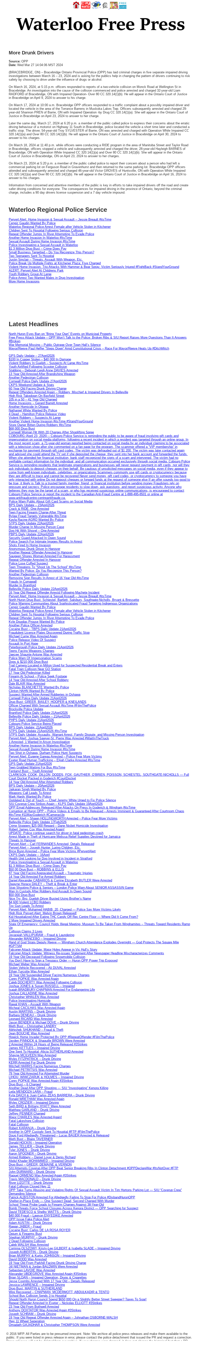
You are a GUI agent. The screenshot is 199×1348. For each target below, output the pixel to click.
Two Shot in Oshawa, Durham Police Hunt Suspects (45, 753)
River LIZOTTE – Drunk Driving (31, 1183)
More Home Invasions (24, 281)
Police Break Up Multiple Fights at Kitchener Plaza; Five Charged (55, 263)
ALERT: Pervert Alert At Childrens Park (36, 270)
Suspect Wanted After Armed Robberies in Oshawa (44, 694)
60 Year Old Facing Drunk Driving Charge (37, 388)
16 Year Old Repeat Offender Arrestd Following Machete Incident (54, 592)
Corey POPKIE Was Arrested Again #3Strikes (41, 1081)
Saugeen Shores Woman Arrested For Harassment (44, 556)
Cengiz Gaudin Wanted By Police (32, 223)
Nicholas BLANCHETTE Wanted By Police (39, 687)
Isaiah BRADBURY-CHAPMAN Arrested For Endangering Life (52, 989)
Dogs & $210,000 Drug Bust (28, 662)
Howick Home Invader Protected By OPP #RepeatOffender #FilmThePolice (61, 1037)
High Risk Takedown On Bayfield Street (36, 396)
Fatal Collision (19, 1124)
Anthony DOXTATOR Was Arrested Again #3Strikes (45, 1310)
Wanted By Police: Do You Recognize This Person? (45, 570)
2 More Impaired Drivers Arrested (32, 920)
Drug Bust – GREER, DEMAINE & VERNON (40, 1164)
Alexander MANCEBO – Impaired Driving (37, 938)
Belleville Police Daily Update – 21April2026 (39, 716)
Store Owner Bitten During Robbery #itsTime (40, 425)
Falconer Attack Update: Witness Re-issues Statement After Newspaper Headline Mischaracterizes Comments (86, 953)
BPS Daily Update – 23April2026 (31, 505)
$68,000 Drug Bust (22, 428)
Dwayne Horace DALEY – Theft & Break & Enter (43, 884)
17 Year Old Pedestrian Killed (29, 672)
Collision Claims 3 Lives (25, 931)
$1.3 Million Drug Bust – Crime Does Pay (37, 248)
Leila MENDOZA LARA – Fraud (30, 1091)
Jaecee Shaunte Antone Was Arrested (35, 654)
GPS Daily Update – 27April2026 (32, 356)
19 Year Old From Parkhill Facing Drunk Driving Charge (47, 1263)
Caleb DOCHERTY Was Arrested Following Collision (45, 982)
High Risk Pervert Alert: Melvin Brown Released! (43, 913)
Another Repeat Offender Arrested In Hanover (41, 552)
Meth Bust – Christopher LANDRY (33, 1026)
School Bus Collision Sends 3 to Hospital (37, 1295)
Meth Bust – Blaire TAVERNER (31, 1139)
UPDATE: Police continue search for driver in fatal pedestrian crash (56, 833)
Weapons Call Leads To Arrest (30, 793)
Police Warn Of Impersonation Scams (35, 658)
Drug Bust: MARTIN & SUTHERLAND (35, 1288)
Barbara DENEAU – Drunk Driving (32, 1015)
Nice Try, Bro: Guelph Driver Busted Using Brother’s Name (50, 898)
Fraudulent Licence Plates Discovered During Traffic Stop (49, 632)
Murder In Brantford (22, 585)
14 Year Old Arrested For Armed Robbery (37, 877)
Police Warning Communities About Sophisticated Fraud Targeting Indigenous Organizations (73, 603)
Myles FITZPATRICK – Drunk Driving (35, 1059)
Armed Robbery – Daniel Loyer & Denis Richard (42, 1157)
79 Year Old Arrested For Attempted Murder (39, 1073)
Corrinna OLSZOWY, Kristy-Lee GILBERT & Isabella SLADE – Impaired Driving (64, 1248)
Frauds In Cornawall (23, 581)
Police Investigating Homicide (29, 1000)
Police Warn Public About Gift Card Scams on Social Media (50, 501)
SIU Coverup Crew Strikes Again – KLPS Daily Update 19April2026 (56, 804)
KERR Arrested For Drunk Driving (32, 1062)
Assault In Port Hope (23, 643)
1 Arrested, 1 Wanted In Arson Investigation (39, 742)
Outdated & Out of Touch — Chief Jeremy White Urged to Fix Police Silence (62, 800)
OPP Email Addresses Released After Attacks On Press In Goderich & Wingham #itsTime (72, 807)
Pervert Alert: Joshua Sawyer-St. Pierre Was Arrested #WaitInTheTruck (59, 738)
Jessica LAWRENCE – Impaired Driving (37, 1285)
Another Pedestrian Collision (29, 377)
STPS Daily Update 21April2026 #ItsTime (38, 731)
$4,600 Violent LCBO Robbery (30, 902)
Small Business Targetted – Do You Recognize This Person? (51, 252)
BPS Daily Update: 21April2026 (31, 727)
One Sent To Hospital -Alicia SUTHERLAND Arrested (46, 1051)
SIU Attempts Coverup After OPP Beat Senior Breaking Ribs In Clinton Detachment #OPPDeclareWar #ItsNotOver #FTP (93, 1168)
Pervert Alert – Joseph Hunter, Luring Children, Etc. (45, 847)
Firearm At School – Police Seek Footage (38, 676)
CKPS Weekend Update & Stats (31, 385)
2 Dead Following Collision (27, 1241)
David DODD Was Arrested (28, 1259)
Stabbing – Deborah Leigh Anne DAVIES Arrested (43, 370)
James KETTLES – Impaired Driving (34, 1048)
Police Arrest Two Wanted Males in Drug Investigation (46, 278)
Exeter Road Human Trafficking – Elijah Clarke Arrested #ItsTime (54, 760)
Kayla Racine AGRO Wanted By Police (36, 519)
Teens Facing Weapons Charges (31, 651)
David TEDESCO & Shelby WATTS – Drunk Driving (45, 1212)
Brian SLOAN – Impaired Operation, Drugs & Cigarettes (48, 1277)
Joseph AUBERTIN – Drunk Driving (33, 1252)
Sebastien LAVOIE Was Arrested (32, 1270)
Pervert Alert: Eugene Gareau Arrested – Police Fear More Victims (55, 756)
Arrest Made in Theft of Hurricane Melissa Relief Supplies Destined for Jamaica (64, 836)
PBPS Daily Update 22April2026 (31, 534)
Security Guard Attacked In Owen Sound (37, 538)
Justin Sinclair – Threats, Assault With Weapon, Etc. (46, 259)
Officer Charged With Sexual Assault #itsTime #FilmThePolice (52, 705)
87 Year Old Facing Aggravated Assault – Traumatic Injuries (51, 873)
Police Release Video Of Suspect (32, 640)
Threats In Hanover (22, 840)
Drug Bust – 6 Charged (25, 1084)
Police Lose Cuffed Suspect (28, 563)
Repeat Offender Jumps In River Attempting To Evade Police (51, 234)
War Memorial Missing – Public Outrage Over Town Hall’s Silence (55, 345)
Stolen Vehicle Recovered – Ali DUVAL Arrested (42, 968)
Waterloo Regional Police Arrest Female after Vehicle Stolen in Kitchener (60, 227)
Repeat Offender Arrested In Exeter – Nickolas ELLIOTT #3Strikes (55, 1303)
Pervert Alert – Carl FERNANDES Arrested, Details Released (51, 844)
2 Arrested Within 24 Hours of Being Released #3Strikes (48, 1044)
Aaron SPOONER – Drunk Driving (32, 1153)
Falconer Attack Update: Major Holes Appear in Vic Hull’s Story (53, 949)
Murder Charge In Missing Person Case (36, 527)
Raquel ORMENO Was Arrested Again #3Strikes (42, 1175)
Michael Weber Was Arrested (29, 964)
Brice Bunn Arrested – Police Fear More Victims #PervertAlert (52, 851)
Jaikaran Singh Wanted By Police (32, 789)
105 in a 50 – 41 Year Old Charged (33, 399)
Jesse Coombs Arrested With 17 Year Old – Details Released (52, 1281)
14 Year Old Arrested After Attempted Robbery (41, 782)
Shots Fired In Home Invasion (30, 545)
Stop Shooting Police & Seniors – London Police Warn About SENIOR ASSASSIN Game (71, 887)
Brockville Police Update (26, 709)
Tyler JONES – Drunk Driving (29, 1150)
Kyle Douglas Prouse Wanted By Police (37, 621)
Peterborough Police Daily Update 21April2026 (41, 647)
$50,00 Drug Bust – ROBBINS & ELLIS (36, 869)
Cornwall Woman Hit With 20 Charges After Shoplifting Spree (51, 432)
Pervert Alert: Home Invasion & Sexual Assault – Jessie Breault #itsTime (60, 219)
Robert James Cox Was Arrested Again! (37, 829)
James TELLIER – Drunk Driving (32, 1146)
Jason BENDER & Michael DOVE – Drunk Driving (44, 1022)
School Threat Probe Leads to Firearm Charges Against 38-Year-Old (56, 1204)
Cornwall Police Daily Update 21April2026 (38, 698)
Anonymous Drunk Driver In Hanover (34, 549)
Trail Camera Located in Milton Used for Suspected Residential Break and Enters (66, 665)
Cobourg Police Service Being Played (35, 723)
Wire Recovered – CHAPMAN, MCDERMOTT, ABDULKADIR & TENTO (59, 1292)
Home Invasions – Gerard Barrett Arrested (38, 403)
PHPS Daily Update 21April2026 (31, 720)
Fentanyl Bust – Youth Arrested (31, 771)
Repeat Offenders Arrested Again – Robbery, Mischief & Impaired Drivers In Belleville (68, 392)
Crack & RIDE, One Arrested (29, 509)
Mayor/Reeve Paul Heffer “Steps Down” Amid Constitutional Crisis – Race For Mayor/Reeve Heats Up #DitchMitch (89, 348)
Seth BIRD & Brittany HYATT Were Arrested (40, 1106)
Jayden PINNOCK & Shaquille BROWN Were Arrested (47, 1040)
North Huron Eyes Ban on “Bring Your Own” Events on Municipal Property (60, 334)
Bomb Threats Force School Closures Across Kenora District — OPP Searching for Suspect (73, 1208)
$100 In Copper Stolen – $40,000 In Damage (40, 359)
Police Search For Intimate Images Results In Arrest (45, 541)
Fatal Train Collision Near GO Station (35, 669)
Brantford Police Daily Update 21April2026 (38, 713)
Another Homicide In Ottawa (28, 407)
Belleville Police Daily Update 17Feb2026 (37, 822)
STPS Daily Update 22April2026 (31, 523)
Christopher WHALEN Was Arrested (34, 997)
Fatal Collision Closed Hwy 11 (29, 1186)
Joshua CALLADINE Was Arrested (33, 993)
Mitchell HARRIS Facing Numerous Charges (40, 1066)
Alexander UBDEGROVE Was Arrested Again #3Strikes (48, 1274)
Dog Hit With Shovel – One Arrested (34, 530)
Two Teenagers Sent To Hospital (31, 256)
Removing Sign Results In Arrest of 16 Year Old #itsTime (49, 578)
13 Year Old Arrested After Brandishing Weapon (42, 374)
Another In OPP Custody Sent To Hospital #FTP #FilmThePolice (54, 1132)
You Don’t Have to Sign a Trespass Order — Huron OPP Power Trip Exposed (63, 960)
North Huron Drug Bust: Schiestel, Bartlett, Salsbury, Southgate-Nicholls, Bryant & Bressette (74, 600)
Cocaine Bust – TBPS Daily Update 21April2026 (42, 629)
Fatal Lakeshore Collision (26, 1121)
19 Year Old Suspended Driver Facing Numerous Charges (49, 975)
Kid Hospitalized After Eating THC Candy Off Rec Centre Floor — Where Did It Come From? (73, 917)
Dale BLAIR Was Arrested (27, 683)
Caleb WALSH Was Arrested (29, 1244)
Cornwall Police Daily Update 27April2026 (38, 381)
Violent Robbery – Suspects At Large (35, 417)
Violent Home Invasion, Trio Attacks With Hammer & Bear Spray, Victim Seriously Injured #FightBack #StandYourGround (94, 267)
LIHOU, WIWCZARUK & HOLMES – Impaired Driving (46, 1077)
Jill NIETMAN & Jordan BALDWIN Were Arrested (43, 1266)
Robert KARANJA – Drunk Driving (32, 1128)
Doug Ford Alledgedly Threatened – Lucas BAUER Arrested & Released (59, 1135)
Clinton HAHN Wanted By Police (31, 691)
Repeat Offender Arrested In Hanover (35, 560)
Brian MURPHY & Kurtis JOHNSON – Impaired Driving (47, 1255)
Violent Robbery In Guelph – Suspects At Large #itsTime (48, 363)
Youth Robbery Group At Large (30, 274)
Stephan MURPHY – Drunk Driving (33, 1237)
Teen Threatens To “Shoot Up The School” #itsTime (45, 567)
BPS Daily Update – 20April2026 (31, 785)
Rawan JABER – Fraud (25, 1226)
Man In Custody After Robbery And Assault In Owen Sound (50, 891)
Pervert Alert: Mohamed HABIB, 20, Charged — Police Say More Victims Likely (65, 909)
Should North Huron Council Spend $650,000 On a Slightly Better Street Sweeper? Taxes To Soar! (78, 1299)
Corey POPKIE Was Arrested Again (34, 979)
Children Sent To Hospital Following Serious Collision (46, 230)
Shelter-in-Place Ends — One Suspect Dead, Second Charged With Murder (61, 1201)
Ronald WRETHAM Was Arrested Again (36, 1099)
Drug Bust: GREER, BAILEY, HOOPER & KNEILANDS (47, 702)
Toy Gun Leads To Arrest (26, 906)
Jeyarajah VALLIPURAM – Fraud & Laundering (41, 935)
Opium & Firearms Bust (25, 1234)
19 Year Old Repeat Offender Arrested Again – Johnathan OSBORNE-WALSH (63, 1317)
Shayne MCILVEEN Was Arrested (32, 1055)
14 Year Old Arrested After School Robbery (39, 680)
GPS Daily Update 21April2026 (30, 764)
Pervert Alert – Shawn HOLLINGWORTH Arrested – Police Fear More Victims (63, 818)
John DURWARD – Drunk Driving (32, 1172)
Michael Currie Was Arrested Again (33, 636)
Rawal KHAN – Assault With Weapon (35, 1004)
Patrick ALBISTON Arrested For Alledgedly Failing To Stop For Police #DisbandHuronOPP (72, 1197)
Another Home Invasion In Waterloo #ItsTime (40, 237)
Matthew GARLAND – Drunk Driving (34, 1110)
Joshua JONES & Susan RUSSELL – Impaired (42, 986)
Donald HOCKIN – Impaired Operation (35, 1142)
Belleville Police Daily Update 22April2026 (38, 589)
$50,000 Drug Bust (22, 895)
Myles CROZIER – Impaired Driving (34, 1102)
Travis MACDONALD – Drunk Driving (35, 1179)
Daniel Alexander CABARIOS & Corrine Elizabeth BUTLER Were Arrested (60, 880)
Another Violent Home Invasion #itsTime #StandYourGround (51, 421)
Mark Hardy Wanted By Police (30, 796)
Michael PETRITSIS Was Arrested (33, 1070)
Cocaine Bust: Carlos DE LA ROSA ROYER (39, 1230)
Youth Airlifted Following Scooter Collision (38, 366)
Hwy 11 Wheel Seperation (27, 1321)
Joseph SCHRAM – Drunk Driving (32, 1314)
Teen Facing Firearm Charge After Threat (37, 512)
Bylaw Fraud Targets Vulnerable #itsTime (37, 516)
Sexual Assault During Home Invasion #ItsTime (42, 241)
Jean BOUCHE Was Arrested (29, 1033)
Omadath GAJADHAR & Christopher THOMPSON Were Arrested (54, 1325)
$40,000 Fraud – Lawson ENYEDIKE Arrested (41, 1215)
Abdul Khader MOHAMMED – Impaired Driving (41, 1161)
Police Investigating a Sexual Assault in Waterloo (43, 245)
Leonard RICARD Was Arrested (31, 1019)
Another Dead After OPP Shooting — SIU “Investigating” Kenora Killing (58, 1088)
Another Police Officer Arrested (30, 625)
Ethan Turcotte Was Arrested (29, 971)
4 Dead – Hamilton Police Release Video (37, 414)
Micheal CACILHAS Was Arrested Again (37, 1008)
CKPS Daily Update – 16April (29, 855)
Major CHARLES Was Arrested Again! (35, 1117)
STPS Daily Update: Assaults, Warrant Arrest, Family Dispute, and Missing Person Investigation (76, 734)
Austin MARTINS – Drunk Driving (32, 1011)
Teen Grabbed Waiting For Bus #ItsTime (37, 767)
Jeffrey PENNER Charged (27, 1113)
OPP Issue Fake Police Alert (29, 1219)
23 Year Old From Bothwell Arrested (34, 1306)
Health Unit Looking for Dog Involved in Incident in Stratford (50, 858)
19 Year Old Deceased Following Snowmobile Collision (47, 957)
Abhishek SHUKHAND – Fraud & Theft (36, 1030)
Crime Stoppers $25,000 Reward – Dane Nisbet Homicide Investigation (58, 826)
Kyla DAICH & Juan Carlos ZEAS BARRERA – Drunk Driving (52, 1095)
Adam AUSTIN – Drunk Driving (30, 1223)
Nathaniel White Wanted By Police (33, 410)
